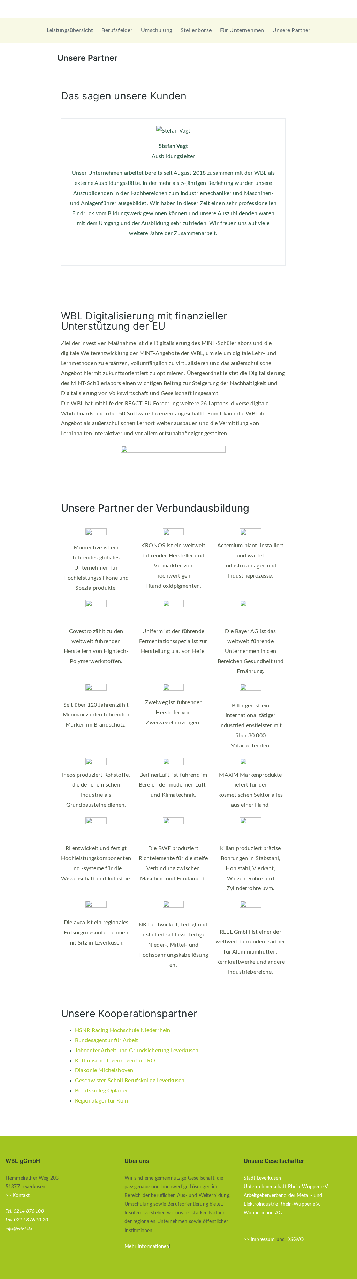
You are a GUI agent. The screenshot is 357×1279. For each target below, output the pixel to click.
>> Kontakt (18, 1195)
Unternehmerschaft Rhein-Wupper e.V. (286, 1186)
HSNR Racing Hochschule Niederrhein (122, 1030)
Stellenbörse (196, 30)
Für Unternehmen (242, 30)
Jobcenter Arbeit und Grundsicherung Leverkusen (136, 1050)
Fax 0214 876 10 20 (27, 1220)
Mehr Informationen (146, 1246)
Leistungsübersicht (70, 30)
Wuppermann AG (263, 1213)
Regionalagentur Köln (101, 1101)
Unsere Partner (291, 30)
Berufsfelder (116, 30)
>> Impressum (259, 1239)
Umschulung (156, 30)
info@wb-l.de (19, 1228)
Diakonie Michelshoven (104, 1070)
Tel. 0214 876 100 (25, 1211)
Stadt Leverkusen (262, 1178)
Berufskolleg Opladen (102, 1090)
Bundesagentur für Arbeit (106, 1040)
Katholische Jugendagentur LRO (115, 1060)
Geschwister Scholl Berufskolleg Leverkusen (130, 1080)
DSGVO (295, 1239)
